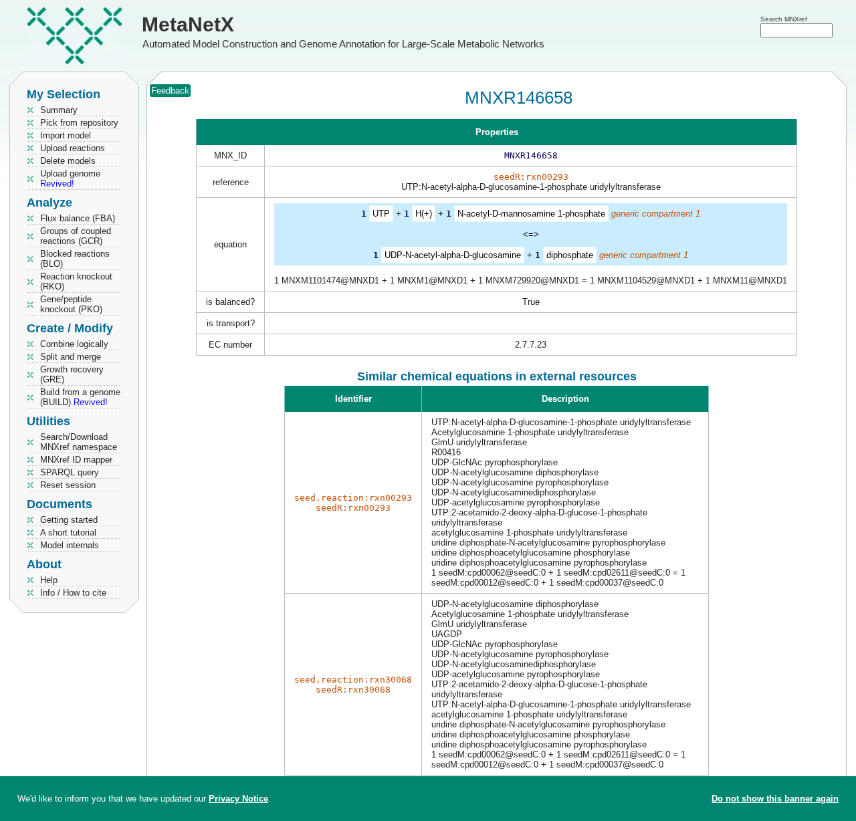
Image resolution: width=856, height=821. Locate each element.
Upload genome (70, 178)
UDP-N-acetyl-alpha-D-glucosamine (453, 255)
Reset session (68, 485)
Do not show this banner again (775, 799)
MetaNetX (188, 24)
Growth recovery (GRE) (72, 374)
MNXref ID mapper (76, 460)
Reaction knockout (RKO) (76, 281)
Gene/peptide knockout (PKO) (71, 304)
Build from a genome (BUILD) (80, 397)
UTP (381, 214)
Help (49, 580)
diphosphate (569, 255)
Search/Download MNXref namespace (78, 442)
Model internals (69, 545)
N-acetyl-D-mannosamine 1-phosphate (531, 214)
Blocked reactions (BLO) (75, 259)
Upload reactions (72, 148)
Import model (65, 135)
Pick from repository (79, 123)
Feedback (170, 91)
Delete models (68, 161)
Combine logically (74, 344)
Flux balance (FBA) (77, 218)
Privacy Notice (238, 799)
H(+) (423, 214)
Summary (59, 110)
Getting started (69, 520)
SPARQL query (69, 472)
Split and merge (70, 357)
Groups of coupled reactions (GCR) (75, 236)
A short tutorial (68, 532)
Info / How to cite (73, 593)
